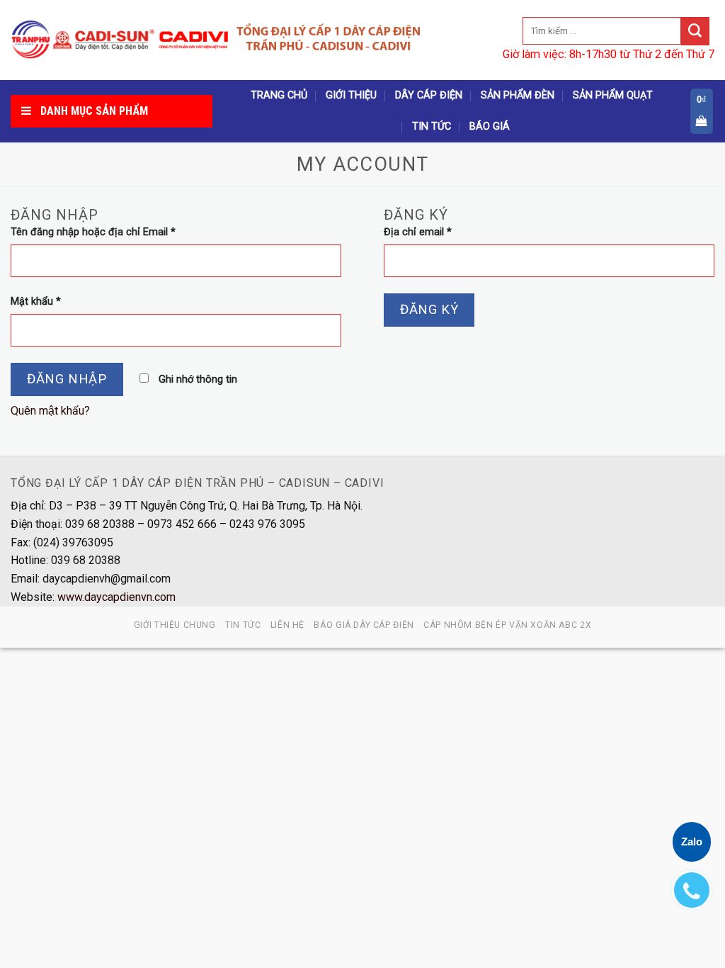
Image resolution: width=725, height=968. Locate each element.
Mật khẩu (36, 302)
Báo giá (489, 126)
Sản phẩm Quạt (613, 95)
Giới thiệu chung (175, 625)
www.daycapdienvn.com (116, 597)
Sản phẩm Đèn (517, 95)
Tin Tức (431, 126)
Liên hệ (287, 625)
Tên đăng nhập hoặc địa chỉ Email (93, 232)
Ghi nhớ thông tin (196, 379)
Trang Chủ (279, 95)
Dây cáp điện (428, 95)
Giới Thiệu (351, 95)
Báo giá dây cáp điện (363, 625)
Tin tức (243, 625)
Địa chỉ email (418, 232)
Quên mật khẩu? (50, 410)
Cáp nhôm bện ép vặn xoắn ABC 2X (507, 625)
